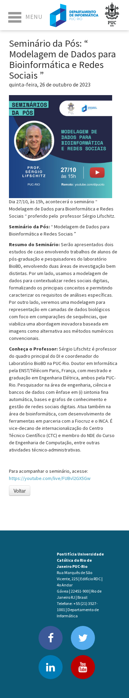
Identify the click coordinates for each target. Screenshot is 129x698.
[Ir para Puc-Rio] (112, 15)
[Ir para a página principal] (74, 15)
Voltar (19, 490)
